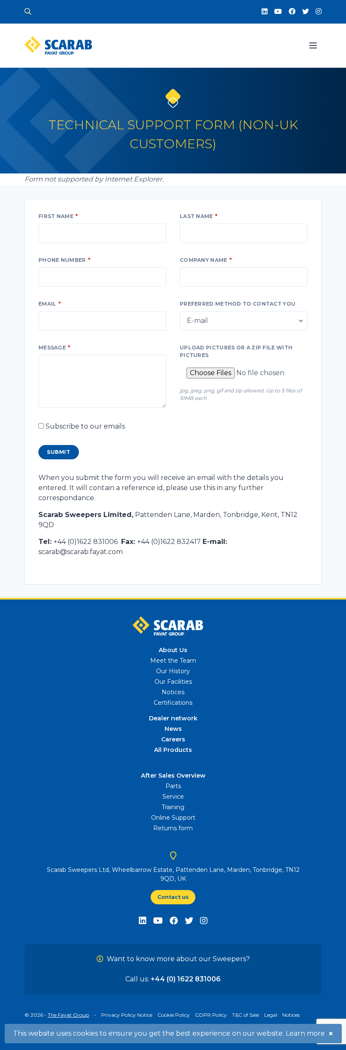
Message (52, 347)
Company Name (203, 260)
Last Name (196, 216)
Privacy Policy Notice (126, 1015)
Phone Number (62, 260)
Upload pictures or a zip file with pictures (236, 351)
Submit (58, 452)
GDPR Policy (211, 1015)
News (173, 729)
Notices (173, 692)
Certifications (173, 702)
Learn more (305, 1033)
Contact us (173, 897)
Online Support (173, 817)
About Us (173, 650)
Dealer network (173, 718)
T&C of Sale (245, 1015)
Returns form (173, 828)
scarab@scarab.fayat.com (80, 552)
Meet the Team (173, 660)
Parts (173, 786)
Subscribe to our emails (85, 426)
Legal (270, 1015)
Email (47, 304)
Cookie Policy (173, 1015)
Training (173, 807)
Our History (173, 671)
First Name (55, 216)
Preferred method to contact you (237, 304)
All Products (173, 750)
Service (173, 796)
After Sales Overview (173, 775)
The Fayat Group (68, 1015)
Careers (173, 739)
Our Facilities (173, 681)
